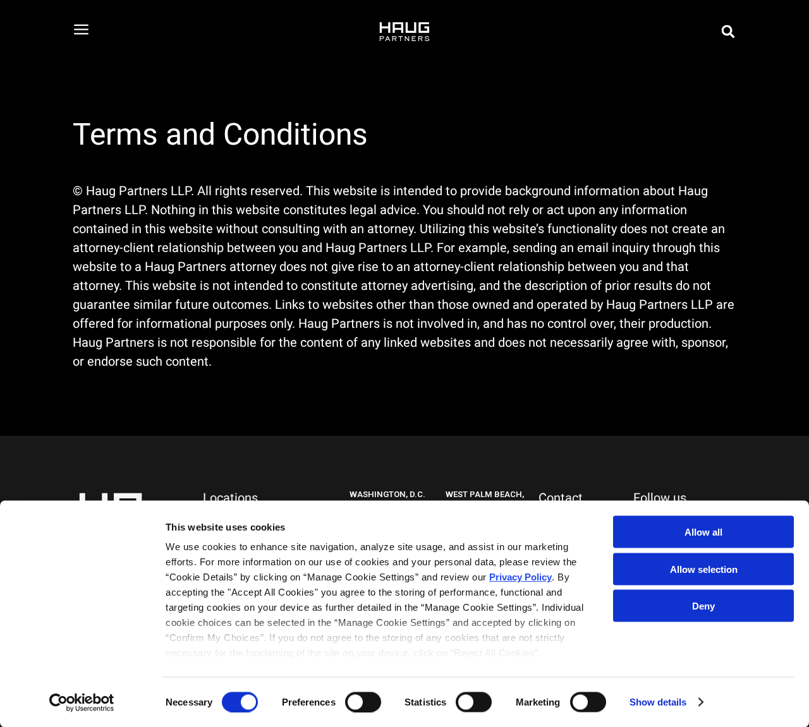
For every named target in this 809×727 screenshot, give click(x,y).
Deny (703, 606)
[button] (728, 31)
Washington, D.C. (387, 494)
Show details (658, 702)
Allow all (703, 532)
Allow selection (704, 568)
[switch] (363, 702)
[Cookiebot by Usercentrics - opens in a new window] (82, 702)
